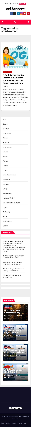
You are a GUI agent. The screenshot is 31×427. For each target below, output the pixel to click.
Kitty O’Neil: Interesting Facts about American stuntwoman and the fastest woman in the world (13, 80)
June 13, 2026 (10, 375)
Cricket (5, 138)
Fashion (5, 152)
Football (5, 161)
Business (6, 128)
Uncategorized (7, 221)
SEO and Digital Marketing (11, 202)
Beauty (5, 124)
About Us (8, 423)
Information (6, 179)
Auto (4, 119)
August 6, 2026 (11, 315)
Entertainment (7, 147)
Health (5, 170)
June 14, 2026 (10, 355)
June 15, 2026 (10, 335)
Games (5, 165)
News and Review (7, 71)
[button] (15, 22)
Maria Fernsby (19, 89)
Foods (5, 156)
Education (6, 142)
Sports (5, 207)
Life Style (6, 184)
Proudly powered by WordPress (10, 416)
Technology (6, 212)
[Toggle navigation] (28, 22)
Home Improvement (9, 175)
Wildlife (5, 226)
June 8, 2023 (8, 89)
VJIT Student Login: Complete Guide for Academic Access (14, 352)
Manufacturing (7, 193)
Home (2, 423)
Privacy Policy (22, 423)
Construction (7, 133)
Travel (5, 216)
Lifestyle (5, 189)
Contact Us (14, 423)
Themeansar (15, 418)
